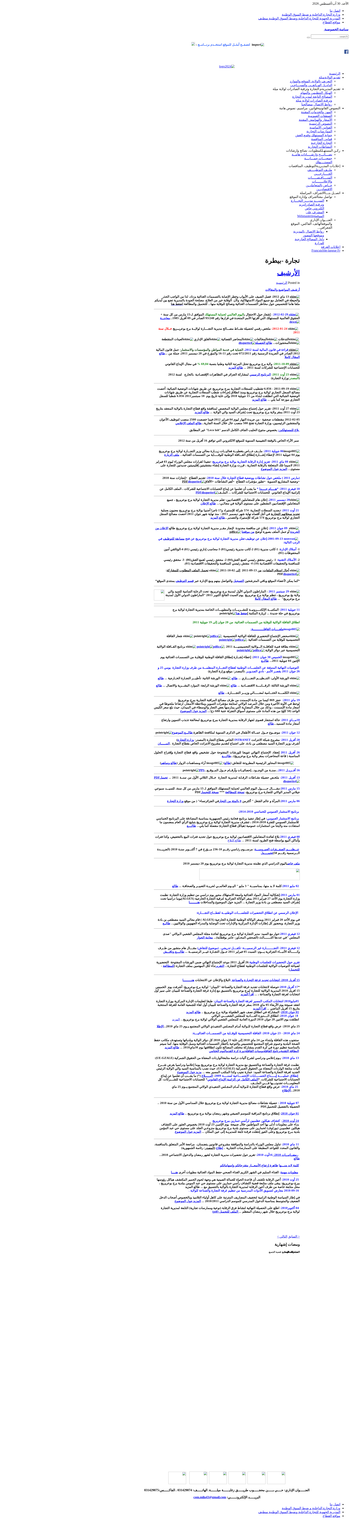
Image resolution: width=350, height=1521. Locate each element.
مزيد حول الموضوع (189, 1072)
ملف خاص (294, 863)
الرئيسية (281, 282)
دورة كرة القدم (235, 1051)
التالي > (282, 1236)
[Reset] (308, 37)
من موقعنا (248, 531)
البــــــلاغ (207, 1075)
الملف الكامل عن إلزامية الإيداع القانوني (232, 1079)
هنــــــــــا (188, 980)
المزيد (176, 1019)
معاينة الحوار (205, 937)
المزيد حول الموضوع (274, 469)
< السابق (294, 1236)
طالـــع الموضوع (182, 732)
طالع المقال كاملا (266, 598)
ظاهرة (273, 1165)
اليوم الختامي (217, 1051)
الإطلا (160, 1026)
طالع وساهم (169, 763)
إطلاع (219, 1148)
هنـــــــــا (194, 902)
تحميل (164, 777)
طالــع (265, 660)
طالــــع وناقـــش (173, 951)
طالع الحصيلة (263, 342)
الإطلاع (286, 1090)
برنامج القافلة (272, 1051)
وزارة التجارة (185, 739)
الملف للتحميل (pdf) (225, 1211)
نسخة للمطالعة (234, 792)
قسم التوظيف (185, 580)
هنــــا (174, 1172)
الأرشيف (288, 272)
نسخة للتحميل (210, 792)
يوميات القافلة (254, 1051)
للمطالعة (168, 966)
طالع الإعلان (208, 503)
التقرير (220, 966)
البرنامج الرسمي (260, 374)
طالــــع (226, 756)
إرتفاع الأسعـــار (259, 1165)
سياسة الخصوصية (336, 29)
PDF (199, 492)
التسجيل (238, 580)
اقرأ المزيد (247, 994)
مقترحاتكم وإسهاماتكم (234, 1165)
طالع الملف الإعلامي (188, 423)
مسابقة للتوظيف (174, 538)
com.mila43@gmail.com (209, 1497)
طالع (235, 678)
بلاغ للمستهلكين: (289, 430)
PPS (201, 770)
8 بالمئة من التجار (230, 801)
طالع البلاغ (234, 840)
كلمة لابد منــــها (289, 1165)
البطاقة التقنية (290, 1051)
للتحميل (295, 969)
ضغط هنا (241, 613)
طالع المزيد (235, 367)
